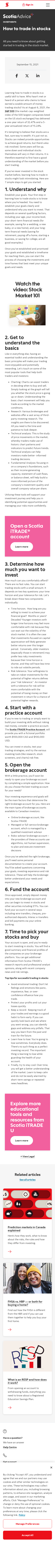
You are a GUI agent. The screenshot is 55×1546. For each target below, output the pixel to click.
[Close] (51, 1467)
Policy (22, 1514)
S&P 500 (9, 111)
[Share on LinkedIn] (37, 76)
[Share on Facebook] (17, 76)
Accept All (27, 1535)
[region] (27, 1504)
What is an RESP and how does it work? (27, 1381)
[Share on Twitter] (27, 76)
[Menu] (48, 5)
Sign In (29, 4)
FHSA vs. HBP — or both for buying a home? (25, 1303)
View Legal (28, 1156)
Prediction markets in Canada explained (27, 1228)
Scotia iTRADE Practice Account (28, 729)
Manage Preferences (27, 1523)
